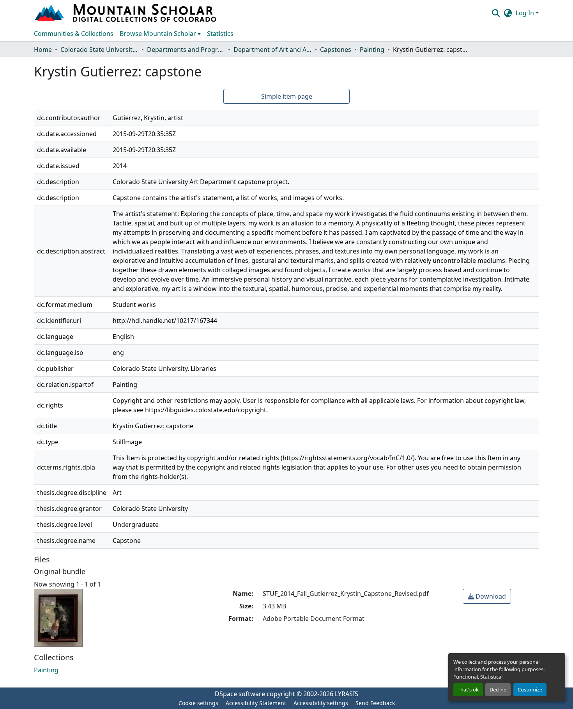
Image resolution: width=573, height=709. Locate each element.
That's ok (468, 689)
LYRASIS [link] (346, 694)
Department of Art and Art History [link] (272, 49)
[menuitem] (160, 33)
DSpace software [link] (240, 694)
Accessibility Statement (256, 703)
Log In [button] (526, 13)
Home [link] (43, 49)
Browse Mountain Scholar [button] (158, 33)
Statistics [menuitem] (220, 33)
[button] (126, 13)
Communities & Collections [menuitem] (73, 33)
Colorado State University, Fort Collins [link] (99, 49)
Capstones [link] (335, 49)
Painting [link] (372, 49)
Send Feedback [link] (375, 703)
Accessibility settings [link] (321, 703)
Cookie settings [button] (198, 703)
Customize (530, 689)
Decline (498, 689)
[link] (487, 596)
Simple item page (286, 96)
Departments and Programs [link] (186, 49)
